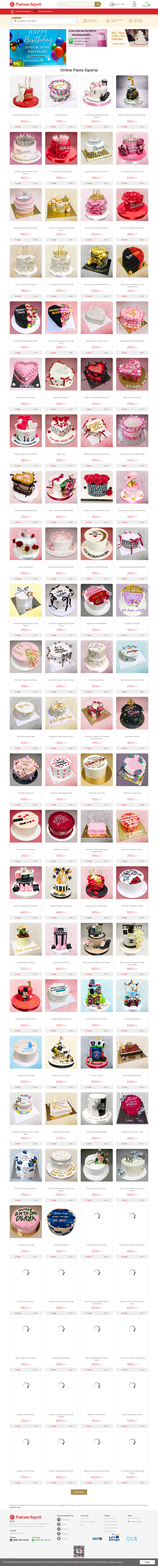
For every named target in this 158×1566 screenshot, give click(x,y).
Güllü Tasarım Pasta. (25, 567)
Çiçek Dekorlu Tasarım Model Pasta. (132, 510)
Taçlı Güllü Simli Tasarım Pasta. (132, 172)
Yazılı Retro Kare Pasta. (61, 1132)
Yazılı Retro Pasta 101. (61, 849)
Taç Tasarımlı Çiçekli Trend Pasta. (61, 284)
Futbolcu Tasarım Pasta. (61, 1075)
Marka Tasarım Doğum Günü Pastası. (96, 962)
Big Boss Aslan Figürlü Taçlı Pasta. (61, 1301)
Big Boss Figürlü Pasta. (61, 1358)
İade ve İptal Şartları (110, 1522)
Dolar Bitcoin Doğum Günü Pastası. (132, 1245)
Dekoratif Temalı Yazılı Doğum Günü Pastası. (61, 1189)
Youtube (65, 1539)
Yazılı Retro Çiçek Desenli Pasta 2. (61, 736)
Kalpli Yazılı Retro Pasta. (132, 397)
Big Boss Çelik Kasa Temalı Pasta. (96, 1471)
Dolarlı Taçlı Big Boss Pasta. (132, 1414)
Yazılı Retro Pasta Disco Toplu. (132, 1132)
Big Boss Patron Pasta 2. (96, 1414)
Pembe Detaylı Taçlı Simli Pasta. (26, 228)
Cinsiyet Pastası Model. (25, 1075)
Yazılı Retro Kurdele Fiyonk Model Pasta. (61, 624)
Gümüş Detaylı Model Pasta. (96, 1132)
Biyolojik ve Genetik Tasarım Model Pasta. (26, 1133)
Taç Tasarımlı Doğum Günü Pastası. (132, 1358)
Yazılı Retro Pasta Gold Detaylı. (96, 567)
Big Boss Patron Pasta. (26, 1471)
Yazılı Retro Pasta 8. (61, 1245)
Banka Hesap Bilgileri (88, 1522)
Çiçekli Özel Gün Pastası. (26, 962)
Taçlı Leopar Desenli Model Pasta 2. (97, 284)
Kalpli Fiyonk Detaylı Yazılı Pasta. (132, 341)
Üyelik (134, 6)
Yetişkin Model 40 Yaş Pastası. (61, 906)
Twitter (64, 1524)
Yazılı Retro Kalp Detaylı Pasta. (61, 793)
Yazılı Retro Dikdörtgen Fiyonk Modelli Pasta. (96, 850)
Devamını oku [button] (15, 1507)
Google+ (65, 1529)
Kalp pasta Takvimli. (61, 397)
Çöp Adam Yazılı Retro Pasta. (132, 906)
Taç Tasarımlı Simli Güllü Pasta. (61, 172)
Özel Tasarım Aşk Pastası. (25, 849)
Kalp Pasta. (61, 454)
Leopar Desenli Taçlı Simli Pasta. (97, 172)
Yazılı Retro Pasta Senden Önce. (26, 341)
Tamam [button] (147, 1562)
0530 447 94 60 (20, 1540)
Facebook (65, 1520)
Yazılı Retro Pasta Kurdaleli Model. (132, 454)
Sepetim (145, 5)
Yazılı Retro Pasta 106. (97, 793)
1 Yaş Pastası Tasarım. (132, 1019)
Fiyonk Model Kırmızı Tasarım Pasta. (25, 115)
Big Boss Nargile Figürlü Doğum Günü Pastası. (97, 1302)
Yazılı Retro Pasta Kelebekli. (96, 623)
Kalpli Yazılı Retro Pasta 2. (25, 397)
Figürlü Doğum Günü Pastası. (25, 1358)
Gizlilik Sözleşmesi (110, 1528)
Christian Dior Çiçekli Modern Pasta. (97, 510)
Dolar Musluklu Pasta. (26, 1301)
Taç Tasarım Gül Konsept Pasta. (97, 228)
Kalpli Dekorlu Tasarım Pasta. (97, 341)
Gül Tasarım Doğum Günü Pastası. (132, 228)
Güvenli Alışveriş (109, 1518)
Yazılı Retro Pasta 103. (26, 793)
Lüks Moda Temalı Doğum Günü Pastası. (96, 116)
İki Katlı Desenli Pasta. (97, 680)
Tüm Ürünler (79, 1492)
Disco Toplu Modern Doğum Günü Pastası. (132, 1189)
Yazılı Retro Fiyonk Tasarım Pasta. (61, 680)
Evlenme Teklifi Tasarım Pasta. (26, 454)
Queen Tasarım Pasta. (61, 962)
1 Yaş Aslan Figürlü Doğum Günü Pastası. (132, 1472)
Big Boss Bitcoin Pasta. (26, 1414)
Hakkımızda (85, 1518)
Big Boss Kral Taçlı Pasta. (96, 1245)
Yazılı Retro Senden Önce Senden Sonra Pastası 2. (96, 737)
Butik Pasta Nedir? (134, 1518)
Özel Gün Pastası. (61, 115)
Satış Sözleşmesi (109, 1531)
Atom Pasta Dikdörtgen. (132, 1075)
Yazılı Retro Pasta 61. (132, 736)
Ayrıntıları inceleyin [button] (115, 1562)
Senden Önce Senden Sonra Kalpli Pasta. (61, 342)
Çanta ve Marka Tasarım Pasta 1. (26, 906)
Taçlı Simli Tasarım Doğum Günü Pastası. (26, 173)
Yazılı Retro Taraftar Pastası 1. (132, 849)
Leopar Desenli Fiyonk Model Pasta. (132, 567)
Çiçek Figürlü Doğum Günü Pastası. (61, 567)
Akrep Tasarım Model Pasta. (96, 906)
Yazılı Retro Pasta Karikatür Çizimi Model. (25, 624)
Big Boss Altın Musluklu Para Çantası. (132, 115)
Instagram (65, 1534)
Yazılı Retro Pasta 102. (26, 1245)
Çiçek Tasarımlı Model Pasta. (25, 284)
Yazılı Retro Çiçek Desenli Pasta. (132, 680)
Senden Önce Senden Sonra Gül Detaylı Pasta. (132, 285)
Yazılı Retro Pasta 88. (132, 623)
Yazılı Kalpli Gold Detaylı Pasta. (26, 510)
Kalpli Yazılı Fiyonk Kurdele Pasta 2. (97, 454)
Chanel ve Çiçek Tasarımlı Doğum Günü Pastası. (132, 963)
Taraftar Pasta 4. (97, 1075)
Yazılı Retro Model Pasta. (26, 736)
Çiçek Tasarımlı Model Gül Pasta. (61, 510)
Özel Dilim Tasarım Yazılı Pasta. (25, 680)
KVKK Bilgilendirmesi (111, 1525)
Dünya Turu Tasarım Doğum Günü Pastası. (61, 1415)
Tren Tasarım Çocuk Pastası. (96, 1019)
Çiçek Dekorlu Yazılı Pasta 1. (96, 1188)
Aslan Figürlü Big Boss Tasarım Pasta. (96, 1359)
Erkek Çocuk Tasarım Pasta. (25, 1019)
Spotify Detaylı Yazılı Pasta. (61, 1019)
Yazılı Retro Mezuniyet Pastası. (26, 1188)
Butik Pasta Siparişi (22, 11)
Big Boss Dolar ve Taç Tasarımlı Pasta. (132, 1302)
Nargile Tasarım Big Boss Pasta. (61, 1471)
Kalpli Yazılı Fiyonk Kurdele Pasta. (96, 397)
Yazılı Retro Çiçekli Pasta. (132, 793)
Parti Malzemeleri (45, 11)
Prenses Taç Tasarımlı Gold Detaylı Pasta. (61, 229)
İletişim (83, 1525)
